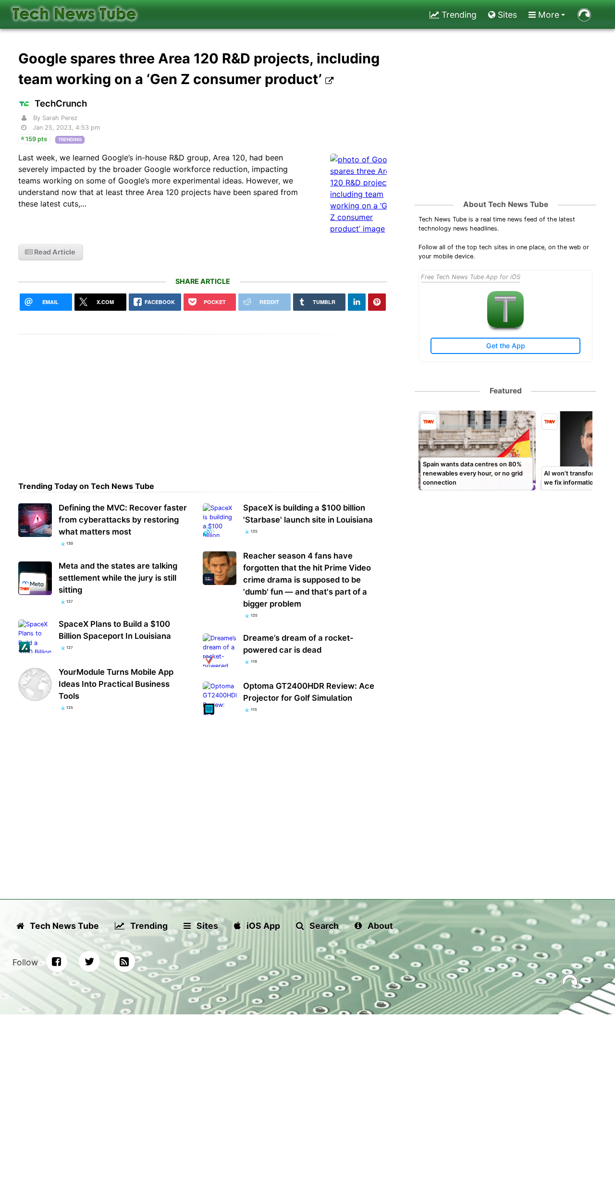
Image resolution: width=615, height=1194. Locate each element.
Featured (506, 390)
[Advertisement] (202, 401)
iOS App (262, 926)
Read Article (54, 252)
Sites (506, 15)
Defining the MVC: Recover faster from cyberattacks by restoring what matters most (123, 519)
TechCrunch (61, 103)
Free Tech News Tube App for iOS (470, 276)
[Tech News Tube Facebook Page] (56, 961)
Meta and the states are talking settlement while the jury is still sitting (118, 578)
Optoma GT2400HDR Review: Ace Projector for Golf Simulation (308, 692)
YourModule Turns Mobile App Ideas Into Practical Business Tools (116, 684)
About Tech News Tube (505, 204)
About (379, 926)
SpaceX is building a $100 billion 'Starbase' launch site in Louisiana (308, 513)
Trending (458, 15)
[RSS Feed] (124, 961)
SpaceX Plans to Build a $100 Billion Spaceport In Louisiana (115, 630)
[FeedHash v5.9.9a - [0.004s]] (570, 984)
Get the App (505, 345)
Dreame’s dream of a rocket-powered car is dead (298, 644)
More (547, 15)
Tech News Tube (63, 926)
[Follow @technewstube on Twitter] (89, 961)
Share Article (202, 281)
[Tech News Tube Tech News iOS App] (505, 325)
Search (323, 926)
